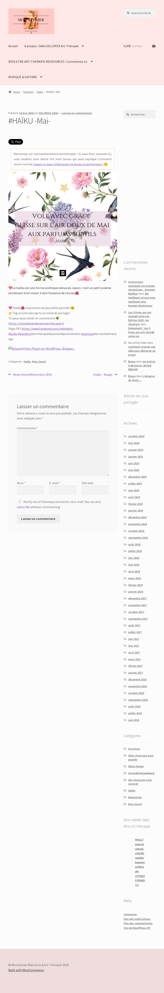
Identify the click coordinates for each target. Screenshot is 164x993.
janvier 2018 (135, 591)
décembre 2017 (137, 598)
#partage (87, 334)
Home (16, 92)
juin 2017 (133, 639)
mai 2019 (133, 490)
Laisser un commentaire (77, 113)
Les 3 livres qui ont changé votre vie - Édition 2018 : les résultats (139, 318)
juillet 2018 (135, 551)
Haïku (40, 92)
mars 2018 (134, 578)
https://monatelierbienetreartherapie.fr (36, 323)
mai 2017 (133, 645)
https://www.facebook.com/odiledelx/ (47, 329)
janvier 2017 (135, 672)
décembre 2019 (137, 477)
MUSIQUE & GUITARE (22, 77)
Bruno (132, 361)
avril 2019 (134, 497)
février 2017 (135, 666)
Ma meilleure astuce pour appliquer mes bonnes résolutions (141, 299)
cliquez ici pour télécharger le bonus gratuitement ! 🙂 (70, 164)
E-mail (54, 483)
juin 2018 (133, 558)
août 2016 (134, 706)
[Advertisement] (140, 189)
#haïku (12, 334)
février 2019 (135, 504)
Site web (87, 483)
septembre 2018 (138, 537)
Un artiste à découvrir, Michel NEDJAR (141, 365)
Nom (21, 483)
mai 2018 (133, 564)
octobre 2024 (136, 436)
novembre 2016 (137, 686)
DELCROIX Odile (48, 113)
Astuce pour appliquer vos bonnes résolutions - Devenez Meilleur (141, 287)
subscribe (23, 507)
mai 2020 (133, 470)
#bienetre (24, 334)
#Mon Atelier (136, 766)
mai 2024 (133, 443)
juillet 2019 (135, 483)
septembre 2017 (138, 619)
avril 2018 (134, 571)
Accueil (13, 46)
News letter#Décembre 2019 (32, 374)
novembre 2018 (137, 524)
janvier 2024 (135, 450)
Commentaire (27, 428)
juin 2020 (133, 463)
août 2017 (134, 625)
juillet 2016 (135, 713)
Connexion (130, 914)
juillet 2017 (135, 632)
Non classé (39, 361)
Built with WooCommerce (26, 970)
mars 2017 (134, 659)
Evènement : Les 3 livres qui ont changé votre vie (141, 332)
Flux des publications (137, 919)
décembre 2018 (137, 517)
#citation (28, 92)
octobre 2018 (136, 531)
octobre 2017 (136, 612)
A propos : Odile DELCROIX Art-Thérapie (51, 46)
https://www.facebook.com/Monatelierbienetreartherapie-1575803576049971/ (140, 862)
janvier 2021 (135, 456)
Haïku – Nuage (103, 374)
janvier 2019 (135, 510)
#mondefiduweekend (141, 773)
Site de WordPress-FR (137, 928)
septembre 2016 (138, 700)
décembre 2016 (137, 679)
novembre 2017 (137, 605)
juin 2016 (133, 720)
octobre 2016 (136, 693)
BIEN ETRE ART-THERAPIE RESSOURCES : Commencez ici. (48, 62)
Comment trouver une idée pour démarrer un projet (142, 350)
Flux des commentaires (138, 923)
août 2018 (134, 544)
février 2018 (135, 585)
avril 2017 (134, 652)
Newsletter (135, 797)
